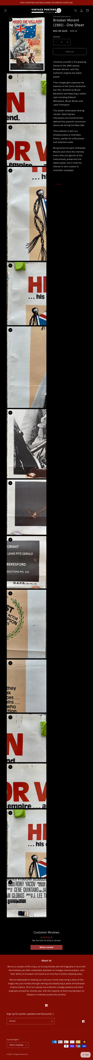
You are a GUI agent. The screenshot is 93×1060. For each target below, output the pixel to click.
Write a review (46, 947)
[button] (5, 10)
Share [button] (58, 184)
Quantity (56, 37)
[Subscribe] (51, 1021)
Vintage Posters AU (20, 1054)
